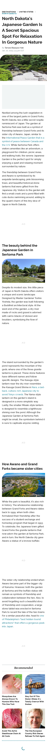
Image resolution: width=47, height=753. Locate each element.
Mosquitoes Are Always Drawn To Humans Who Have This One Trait (10, 700)
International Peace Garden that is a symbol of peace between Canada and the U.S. (23, 141)
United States (26, 12)
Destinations (9, 12)
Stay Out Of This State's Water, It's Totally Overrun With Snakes (34, 700)
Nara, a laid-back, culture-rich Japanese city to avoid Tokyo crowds (23, 391)
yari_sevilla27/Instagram (35, 281)
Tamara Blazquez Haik (14, 48)
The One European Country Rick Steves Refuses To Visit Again (35, 733)
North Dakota (9, 14)
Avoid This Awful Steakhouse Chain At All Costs (11, 733)
